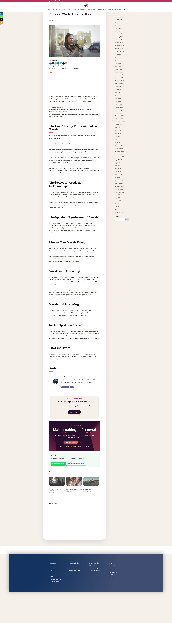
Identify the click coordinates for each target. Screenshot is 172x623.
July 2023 (118, 127)
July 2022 (117, 163)
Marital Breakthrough (74, 570)
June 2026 (118, 25)
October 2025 (119, 48)
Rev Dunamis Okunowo (59, 19)
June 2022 (118, 165)
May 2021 (117, 204)
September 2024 (120, 86)
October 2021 (119, 189)
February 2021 (119, 212)
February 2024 (119, 107)
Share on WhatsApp (58, 463)
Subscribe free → (74, 412)
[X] (53, 63)
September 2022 (119, 157)
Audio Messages (82, 9)
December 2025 (119, 43)
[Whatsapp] (55, 63)
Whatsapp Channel (54, 581)
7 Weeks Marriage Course (95, 565)
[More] (66, 63)
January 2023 (119, 145)
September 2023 (120, 122)
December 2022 (119, 148)
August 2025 (118, 54)
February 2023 (119, 142)
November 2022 (119, 151)
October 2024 (119, 84)
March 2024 (118, 104)
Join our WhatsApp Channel (76, 463)
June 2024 (118, 95)
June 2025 (118, 60)
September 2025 (119, 51)
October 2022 (119, 154)
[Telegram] (61, 63)
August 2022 (118, 160)
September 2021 (119, 192)
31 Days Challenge (93, 568)
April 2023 (118, 136)
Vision (51, 565)
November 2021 (119, 186)
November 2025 (119, 45)
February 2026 (119, 37)
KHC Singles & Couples (56, 579)
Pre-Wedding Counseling (75, 568)
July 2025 (117, 57)
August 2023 (118, 125)
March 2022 (118, 174)
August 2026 (118, 19)
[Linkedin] (58, 63)
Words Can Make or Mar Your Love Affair (74, 489)
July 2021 (117, 198)
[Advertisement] (74, 83)
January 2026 (119, 40)
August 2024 (118, 89)
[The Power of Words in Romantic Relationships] (57, 481)
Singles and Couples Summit (114, 9)
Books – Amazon (113, 572)
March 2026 (118, 34)
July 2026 (118, 22)
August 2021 (118, 195)
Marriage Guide (91, 9)
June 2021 (118, 201)
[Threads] (63, 63)
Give (53, 9)
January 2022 (119, 180)
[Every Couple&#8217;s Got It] (91, 481)
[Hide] (0, 24)
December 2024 (119, 78)
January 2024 (119, 110)
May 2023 (118, 133)
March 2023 (118, 139)
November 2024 (119, 81)
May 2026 (118, 28)
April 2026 (118, 31)
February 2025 (119, 72)
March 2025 (118, 69)
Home (49, 9)
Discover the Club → (71, 442)
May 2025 (118, 63)
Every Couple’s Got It (87, 489)
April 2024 (118, 101)
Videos (68, 9)
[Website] (71, 387)
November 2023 (119, 116)
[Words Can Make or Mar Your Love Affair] (74, 481)
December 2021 (119, 183)
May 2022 (118, 168)
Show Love (52, 568)
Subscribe (74, 9)
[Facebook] (50, 63)
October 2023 (119, 119)
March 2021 (118, 209)
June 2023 (118, 130)
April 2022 (118, 171)
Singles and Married (84, 19)
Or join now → (82, 442)
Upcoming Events (113, 565)
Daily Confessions (60, 9)
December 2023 (119, 113)
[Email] (73, 387)
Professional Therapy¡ (94, 570)
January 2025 (119, 75)
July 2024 (118, 92)
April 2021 (117, 206)
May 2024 (118, 98)
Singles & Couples (101, 9)
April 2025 (118, 66)
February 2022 (119, 177)
